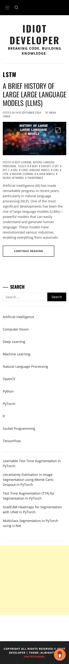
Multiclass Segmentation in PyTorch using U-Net (30, 523)
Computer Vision (16, 329)
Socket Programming (19, 428)
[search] (16, 7)
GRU (15, 170)
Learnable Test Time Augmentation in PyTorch (32, 463)
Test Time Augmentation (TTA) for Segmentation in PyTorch (28, 495)
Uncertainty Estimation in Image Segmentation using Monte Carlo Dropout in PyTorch (28, 479)
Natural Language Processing (25, 366)
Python (8, 391)
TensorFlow (12, 441)
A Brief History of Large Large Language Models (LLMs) (34, 94)
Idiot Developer (35, 34)
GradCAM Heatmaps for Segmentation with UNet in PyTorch (32, 509)
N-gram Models (46, 174)
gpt (57, 166)
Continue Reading (28, 251)
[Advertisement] (34, 580)
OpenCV (9, 379)
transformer (35, 178)
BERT (35, 166)
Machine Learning (16, 354)
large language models (35, 170)
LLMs (56, 170)
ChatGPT (46, 166)
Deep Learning (23, 162)
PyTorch (9, 403)
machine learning (22, 174)
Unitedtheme (34, 656)
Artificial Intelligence (18, 317)
